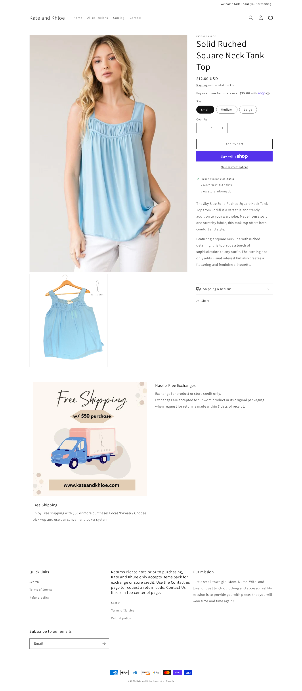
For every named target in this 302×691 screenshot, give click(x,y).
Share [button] (205, 301)
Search (34, 582)
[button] (251, 18)
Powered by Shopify (163, 681)
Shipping (202, 85)
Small (205, 110)
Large (248, 110)
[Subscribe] (104, 643)
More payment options (234, 167)
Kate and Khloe (144, 681)
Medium (227, 110)
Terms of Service (41, 590)
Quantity (201, 119)
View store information (217, 191)
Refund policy (39, 598)
